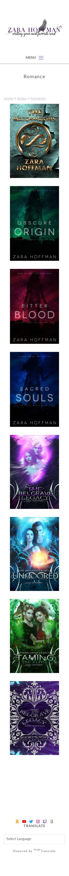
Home (8, 99)
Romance (38, 99)
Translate (48, 851)
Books (22, 99)
